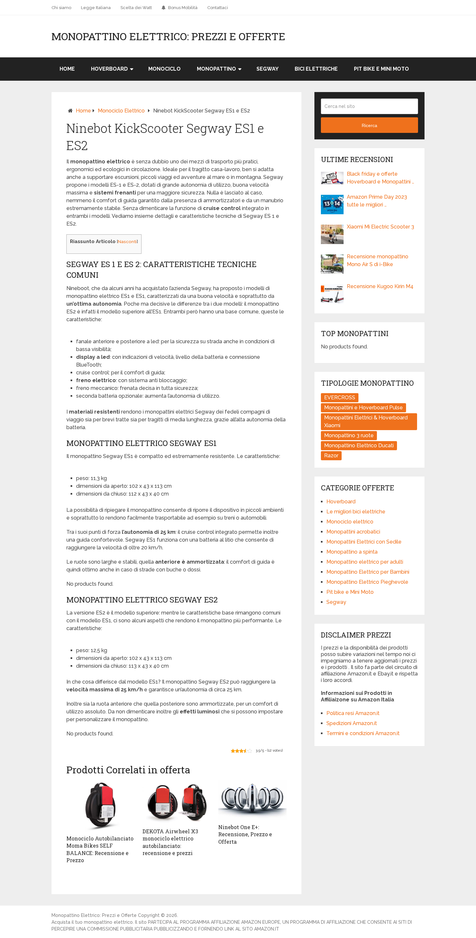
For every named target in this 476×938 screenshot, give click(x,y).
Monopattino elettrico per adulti (364, 562)
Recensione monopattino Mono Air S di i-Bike (377, 260)
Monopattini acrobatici (353, 532)
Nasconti (127, 241)
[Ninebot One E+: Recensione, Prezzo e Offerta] (252, 800)
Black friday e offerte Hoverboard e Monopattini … (380, 178)
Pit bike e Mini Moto (381, 69)
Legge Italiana (96, 7)
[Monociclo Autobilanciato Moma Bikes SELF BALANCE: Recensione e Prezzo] (100, 806)
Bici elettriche (316, 69)
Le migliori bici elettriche (355, 512)
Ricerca (369, 125)
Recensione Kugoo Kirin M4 (380, 286)
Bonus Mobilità (182, 7)
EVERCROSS (339, 397)
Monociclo (164, 69)
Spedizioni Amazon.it (351, 723)
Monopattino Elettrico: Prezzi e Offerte (168, 36)
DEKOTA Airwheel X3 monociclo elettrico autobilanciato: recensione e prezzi (170, 842)
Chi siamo (61, 7)
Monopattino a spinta (352, 552)
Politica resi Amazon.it (353, 713)
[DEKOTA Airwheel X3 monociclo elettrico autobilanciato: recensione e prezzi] (176, 802)
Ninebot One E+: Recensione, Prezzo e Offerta (245, 834)
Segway (267, 69)
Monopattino (216, 69)
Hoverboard (109, 69)
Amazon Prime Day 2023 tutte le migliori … (377, 201)
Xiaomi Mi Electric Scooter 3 (380, 227)
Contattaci (217, 7)
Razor (331, 455)
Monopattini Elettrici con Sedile (364, 542)
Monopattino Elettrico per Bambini (367, 572)
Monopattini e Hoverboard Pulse (363, 408)
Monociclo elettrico (121, 111)
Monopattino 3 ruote (349, 435)
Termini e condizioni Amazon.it (363, 733)
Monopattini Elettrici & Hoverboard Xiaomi (366, 421)
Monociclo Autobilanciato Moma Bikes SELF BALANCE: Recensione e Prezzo (99, 849)
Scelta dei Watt (136, 7)
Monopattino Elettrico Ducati (359, 445)
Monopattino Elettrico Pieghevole (367, 582)
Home (67, 69)
